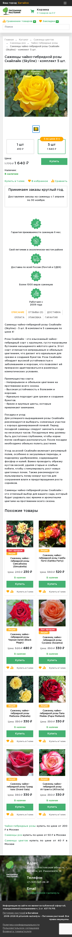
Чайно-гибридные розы (20, 826)
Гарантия (51, 318)
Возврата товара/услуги (17, 932)
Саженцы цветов (16, 841)
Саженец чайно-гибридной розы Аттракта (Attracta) (52, 787)
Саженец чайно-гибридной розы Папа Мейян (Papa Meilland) (52, 713)
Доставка (54, 312)
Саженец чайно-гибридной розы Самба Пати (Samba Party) (52, 558)
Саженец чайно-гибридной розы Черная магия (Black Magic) (19, 638)
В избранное (39, 181)
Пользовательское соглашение (21, 928)
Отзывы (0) (35, 312)
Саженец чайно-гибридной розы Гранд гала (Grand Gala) (20, 787)
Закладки (50, 21)
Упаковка (34, 318)
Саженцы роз (13, 835)
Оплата (19, 318)
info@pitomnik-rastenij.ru (43, 893)
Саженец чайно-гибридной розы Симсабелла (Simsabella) (20, 562)
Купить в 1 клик (15, 181)
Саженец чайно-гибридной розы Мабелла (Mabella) (19, 713)
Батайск (23, 3)
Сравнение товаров (20, 21)
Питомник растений (14, 913)
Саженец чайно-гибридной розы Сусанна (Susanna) (52, 640)
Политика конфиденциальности (21, 925)
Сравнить (60, 181)
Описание (17, 312)
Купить (54, 161)
